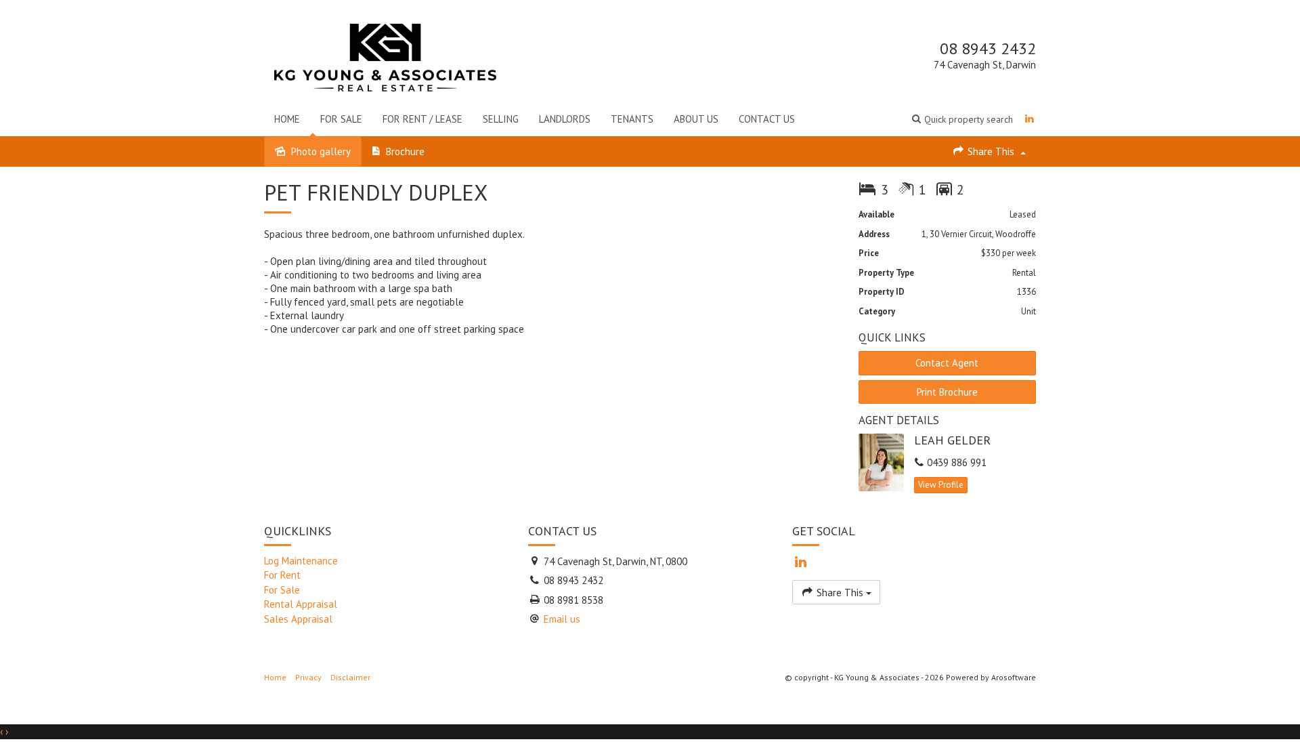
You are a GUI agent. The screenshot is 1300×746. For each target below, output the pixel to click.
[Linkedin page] (1029, 119)
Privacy (308, 677)
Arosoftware (1013, 677)
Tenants (632, 118)
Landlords (564, 118)
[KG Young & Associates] (385, 54)
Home (287, 118)
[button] (962, 119)
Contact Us (767, 118)
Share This (991, 151)
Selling (501, 118)
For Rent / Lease (422, 118)
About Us (696, 118)
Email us (562, 619)
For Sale (341, 118)
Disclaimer (350, 677)
